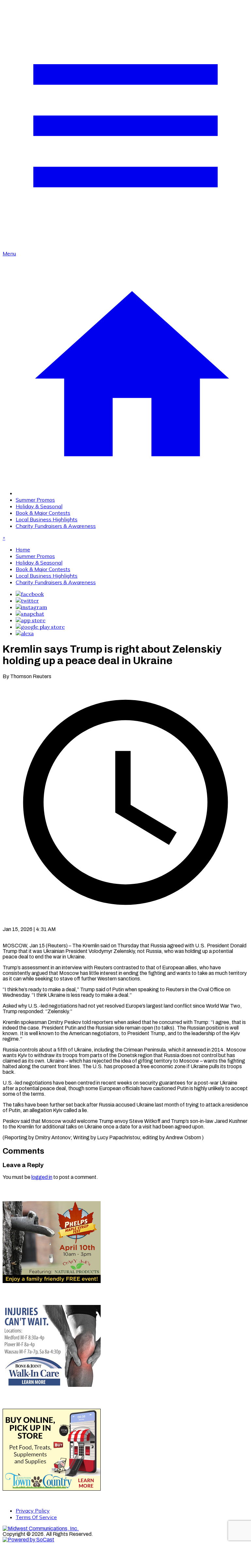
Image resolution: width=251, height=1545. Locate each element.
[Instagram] (31, 607)
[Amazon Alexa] (25, 633)
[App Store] (30, 620)
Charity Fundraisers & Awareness (56, 526)
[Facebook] (30, 594)
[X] (27, 600)
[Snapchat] (30, 613)
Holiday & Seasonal (39, 506)
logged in (41, 1177)
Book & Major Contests (43, 513)
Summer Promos (35, 499)
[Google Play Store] (40, 627)
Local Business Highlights (46, 519)
